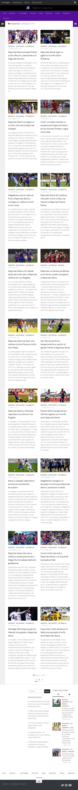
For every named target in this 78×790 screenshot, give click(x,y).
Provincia (33, 13)
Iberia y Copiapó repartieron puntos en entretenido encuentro (21, 484)
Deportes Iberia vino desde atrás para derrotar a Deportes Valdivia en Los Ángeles (22, 274)
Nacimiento (65, 706)
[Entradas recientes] (58, 694)
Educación (49, 13)
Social (72, 727)
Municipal (71, 751)
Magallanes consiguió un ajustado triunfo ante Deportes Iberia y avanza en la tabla (55, 484)
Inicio (4, 13)
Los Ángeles (23, 13)
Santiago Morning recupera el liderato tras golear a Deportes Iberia (22, 632)
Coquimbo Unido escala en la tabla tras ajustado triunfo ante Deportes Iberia (54, 632)
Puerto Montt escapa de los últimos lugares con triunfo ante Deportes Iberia (54, 414)
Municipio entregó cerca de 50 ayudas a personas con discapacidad (38, 725)
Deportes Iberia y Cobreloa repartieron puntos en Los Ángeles (20, 414)
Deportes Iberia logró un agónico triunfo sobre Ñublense (52, 55)
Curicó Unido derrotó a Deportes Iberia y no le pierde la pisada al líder (54, 556)
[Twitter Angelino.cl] (62, 785)
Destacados (20, 46)
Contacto (6, 18)
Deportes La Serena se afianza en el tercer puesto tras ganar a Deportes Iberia (55, 274)
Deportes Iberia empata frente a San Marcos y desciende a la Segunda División (22, 55)
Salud (41, 13)
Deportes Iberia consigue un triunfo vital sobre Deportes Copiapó (21, 125)
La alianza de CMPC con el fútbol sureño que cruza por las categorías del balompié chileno (39, 704)
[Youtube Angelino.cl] (69, 785)
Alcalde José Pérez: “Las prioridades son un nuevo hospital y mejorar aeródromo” (39, 735)
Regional (61, 265)
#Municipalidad (37, 2)
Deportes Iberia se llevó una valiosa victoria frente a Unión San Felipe (22, 344)
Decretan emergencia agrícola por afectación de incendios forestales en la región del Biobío (38, 744)
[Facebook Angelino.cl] (66, 785)
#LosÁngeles (5, 2)
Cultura (57, 13)
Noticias (12, 13)
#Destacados (17, 2)
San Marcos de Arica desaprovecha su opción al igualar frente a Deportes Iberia (55, 344)
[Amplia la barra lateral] (2, 24)
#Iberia (27, 2)
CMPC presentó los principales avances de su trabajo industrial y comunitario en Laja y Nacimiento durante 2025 (68, 736)
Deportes (66, 13)
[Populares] (69, 694)
